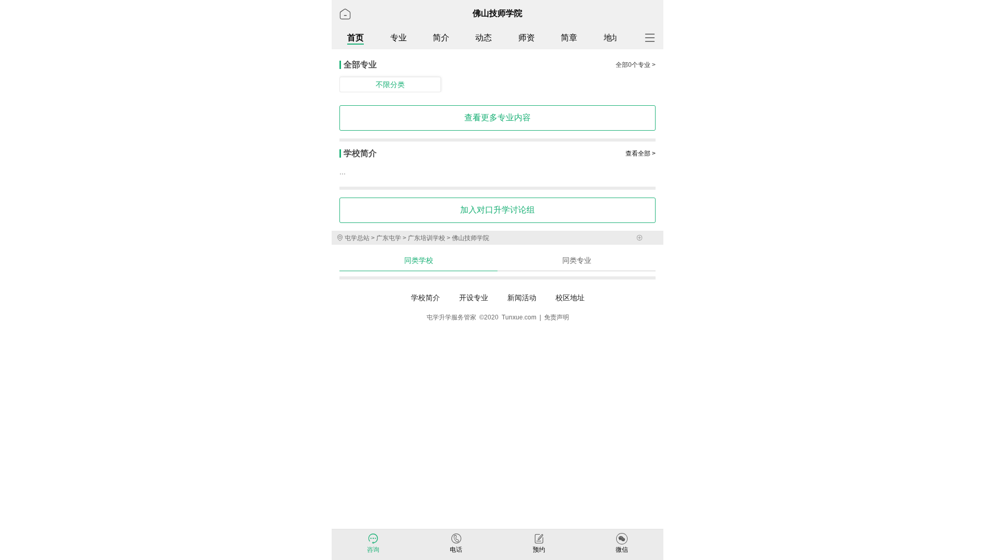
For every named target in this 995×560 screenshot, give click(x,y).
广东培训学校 (425, 238)
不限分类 (390, 84)
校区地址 (570, 297)
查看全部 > (641, 153)
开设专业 (473, 297)
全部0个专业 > (636, 64)
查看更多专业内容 (497, 117)
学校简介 (425, 297)
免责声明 (556, 317)
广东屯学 (388, 238)
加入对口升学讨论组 (497, 209)
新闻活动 (521, 297)
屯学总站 (357, 238)
